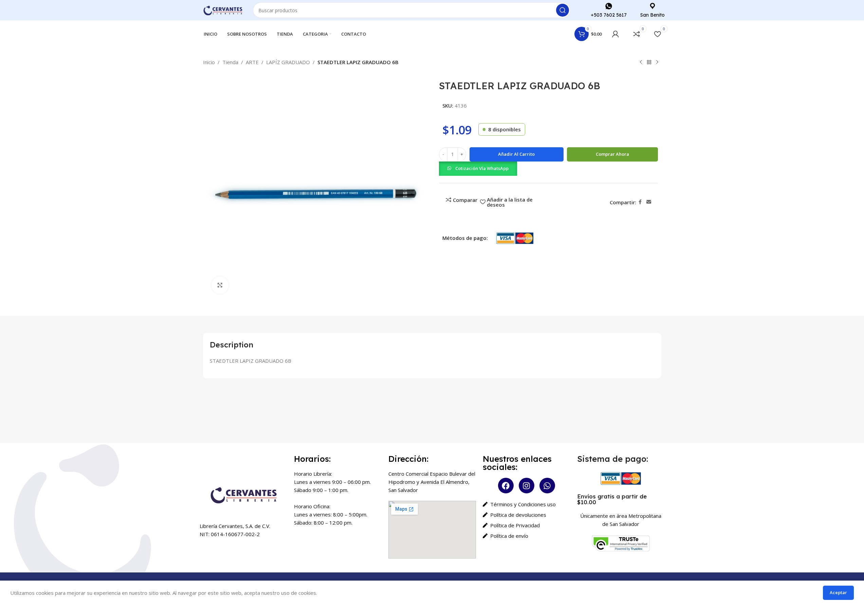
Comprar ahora (612, 154)
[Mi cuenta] (615, 34)
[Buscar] (562, 10)
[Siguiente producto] (657, 62)
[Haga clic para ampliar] (220, 285)
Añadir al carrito (516, 154)
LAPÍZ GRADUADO (288, 62)
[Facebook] (506, 485)
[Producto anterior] (641, 62)
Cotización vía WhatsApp (482, 168)
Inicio (209, 62)
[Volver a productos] (649, 62)
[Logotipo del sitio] (223, 9)
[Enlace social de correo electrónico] (648, 202)
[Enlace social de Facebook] (640, 202)
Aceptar (838, 592)
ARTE (252, 62)
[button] (478, 168)
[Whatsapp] (547, 485)
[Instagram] (526, 485)
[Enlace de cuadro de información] (609, 10)
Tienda (230, 62)
